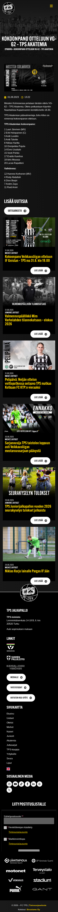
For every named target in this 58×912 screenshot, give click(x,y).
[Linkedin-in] (33, 784)
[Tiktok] (21, 784)
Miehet (10, 727)
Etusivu (8, 49)
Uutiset (10, 718)
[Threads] (39, 784)
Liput (9, 763)
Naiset (10, 731)
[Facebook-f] (27, 784)
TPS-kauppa (13, 749)
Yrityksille (11, 754)
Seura (10, 758)
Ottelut (10, 722)
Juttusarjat (12, 745)
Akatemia (11, 740)
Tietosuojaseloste (37, 905)
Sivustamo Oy (33, 909)
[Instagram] (9, 784)
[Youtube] (15, 784)
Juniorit (10, 736)
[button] (51, 6)
